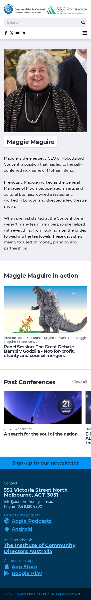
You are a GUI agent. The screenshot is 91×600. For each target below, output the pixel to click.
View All (79, 382)
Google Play (27, 573)
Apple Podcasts (32, 521)
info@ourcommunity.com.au (28, 501)
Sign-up (22, 463)
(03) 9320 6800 (29, 506)
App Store (24, 566)
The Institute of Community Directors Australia (39, 548)
